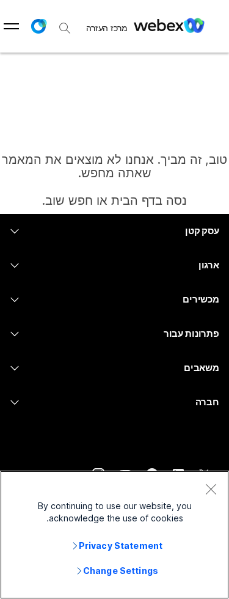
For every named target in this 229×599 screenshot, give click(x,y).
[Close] (211, 489)
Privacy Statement (120, 545)
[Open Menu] (11, 26)
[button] (38, 26)
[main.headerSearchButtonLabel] (64, 24)
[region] (114, 535)
